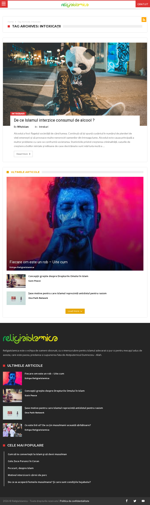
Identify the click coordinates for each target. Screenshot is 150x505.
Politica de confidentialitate (74, 501)
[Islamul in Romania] (75, 4)
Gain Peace (34, 280)
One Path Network (38, 298)
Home (11, 21)
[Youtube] (143, 501)
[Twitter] (135, 501)
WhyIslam (23, 126)
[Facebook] (127, 501)
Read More (22, 153)
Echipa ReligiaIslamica (22, 267)
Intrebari (18, 113)
